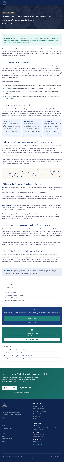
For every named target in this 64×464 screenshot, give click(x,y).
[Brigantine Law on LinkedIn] (3, 418)
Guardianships (37, 416)
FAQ (3, 436)
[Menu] (60, 2)
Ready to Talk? (32, 318)
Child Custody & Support (39, 411)
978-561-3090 (32, 322)
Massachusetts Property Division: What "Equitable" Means (20, 356)
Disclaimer (12, 458)
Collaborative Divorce (38, 408)
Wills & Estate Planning (39, 413)
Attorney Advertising (21, 458)
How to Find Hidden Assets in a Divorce (14, 353)
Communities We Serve (7, 438)
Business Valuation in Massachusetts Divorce (16, 349)
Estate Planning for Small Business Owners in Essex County (20, 359)
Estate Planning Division (8, 428)
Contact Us (4, 441)
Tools (3, 433)
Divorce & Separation (38, 406)
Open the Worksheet (32, 339)
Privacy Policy (5, 458)
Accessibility (31, 458)
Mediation (35, 419)
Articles (4, 431)
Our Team (4, 426)
